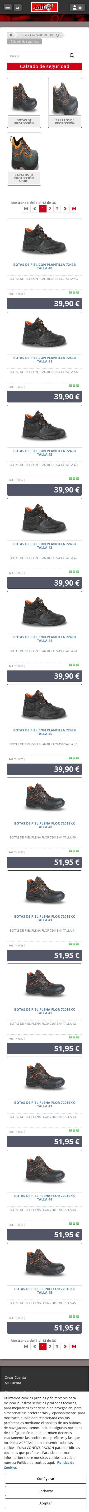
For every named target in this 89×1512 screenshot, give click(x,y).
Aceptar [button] (45, 1503)
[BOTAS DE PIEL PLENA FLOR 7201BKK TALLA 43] (44, 1078)
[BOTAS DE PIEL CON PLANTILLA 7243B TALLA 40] (44, 240)
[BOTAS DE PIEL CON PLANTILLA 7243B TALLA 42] (44, 426)
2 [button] (50, 208)
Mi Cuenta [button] (13, 1383)
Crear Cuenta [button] (15, 1377)
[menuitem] (44, 1377)
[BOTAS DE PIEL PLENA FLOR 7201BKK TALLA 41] (44, 892)
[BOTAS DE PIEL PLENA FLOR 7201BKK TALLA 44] (44, 1171)
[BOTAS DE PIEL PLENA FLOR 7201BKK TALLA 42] (44, 985)
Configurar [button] (45, 1478)
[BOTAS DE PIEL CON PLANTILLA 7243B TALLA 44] (44, 612)
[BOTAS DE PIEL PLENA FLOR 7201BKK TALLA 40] (44, 799)
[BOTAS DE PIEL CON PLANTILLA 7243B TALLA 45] (44, 705)
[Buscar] (71, 56)
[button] (44, 7)
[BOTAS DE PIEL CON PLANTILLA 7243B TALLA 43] (44, 519)
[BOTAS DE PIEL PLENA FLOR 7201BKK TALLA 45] (44, 1264)
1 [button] (43, 208)
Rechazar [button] (45, 1491)
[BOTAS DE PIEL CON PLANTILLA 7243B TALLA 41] (44, 333)
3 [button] (57, 208)
